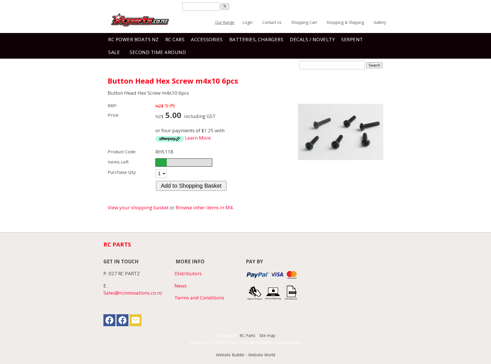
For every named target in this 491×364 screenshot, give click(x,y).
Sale (114, 52)
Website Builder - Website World (245, 354)
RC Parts (247, 335)
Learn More (198, 138)
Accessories (207, 39)
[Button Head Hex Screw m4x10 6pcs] (340, 172)
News (180, 285)
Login (248, 22)
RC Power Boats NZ (133, 39)
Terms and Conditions (199, 297)
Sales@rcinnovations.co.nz (132, 292)
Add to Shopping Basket (191, 186)
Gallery (380, 22)
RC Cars (175, 39)
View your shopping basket (138, 207)
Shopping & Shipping (345, 22)
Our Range (224, 22)
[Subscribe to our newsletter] (136, 321)
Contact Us (272, 22)
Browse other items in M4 (204, 207)
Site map (267, 335)
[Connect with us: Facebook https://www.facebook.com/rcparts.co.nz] (109, 321)
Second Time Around (158, 52)
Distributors (188, 273)
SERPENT (352, 39)
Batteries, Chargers (256, 39)
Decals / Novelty (312, 39)
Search (374, 65)
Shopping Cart (304, 22)
